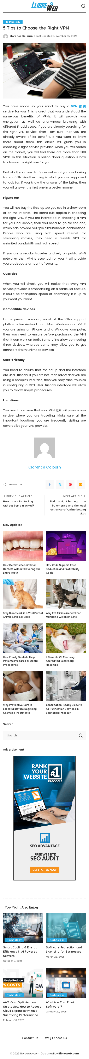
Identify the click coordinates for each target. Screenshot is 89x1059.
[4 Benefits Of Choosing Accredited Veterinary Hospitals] (66, 638)
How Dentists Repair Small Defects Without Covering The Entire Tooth (22, 568)
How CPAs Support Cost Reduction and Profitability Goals (62, 568)
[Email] (81, 484)
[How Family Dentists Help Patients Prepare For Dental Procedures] (23, 638)
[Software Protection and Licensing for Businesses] (66, 928)
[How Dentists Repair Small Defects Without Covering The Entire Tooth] (23, 546)
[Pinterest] (70, 484)
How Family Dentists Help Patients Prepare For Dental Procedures (20, 661)
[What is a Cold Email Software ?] (66, 983)
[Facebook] (50, 484)
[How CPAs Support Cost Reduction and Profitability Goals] (66, 546)
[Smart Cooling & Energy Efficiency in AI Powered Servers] (23, 928)
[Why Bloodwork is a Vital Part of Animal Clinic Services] (23, 594)
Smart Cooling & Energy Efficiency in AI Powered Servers (20, 952)
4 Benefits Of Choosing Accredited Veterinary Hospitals (60, 661)
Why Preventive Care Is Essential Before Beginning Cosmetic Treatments (20, 708)
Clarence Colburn (21, 36)
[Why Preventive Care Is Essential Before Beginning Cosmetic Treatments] (23, 686)
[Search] (83, 6)
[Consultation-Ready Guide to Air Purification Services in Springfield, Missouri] (66, 686)
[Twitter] (60, 484)
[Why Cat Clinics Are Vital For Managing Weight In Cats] (66, 594)
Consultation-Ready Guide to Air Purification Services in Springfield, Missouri (64, 708)
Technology (13, 22)
